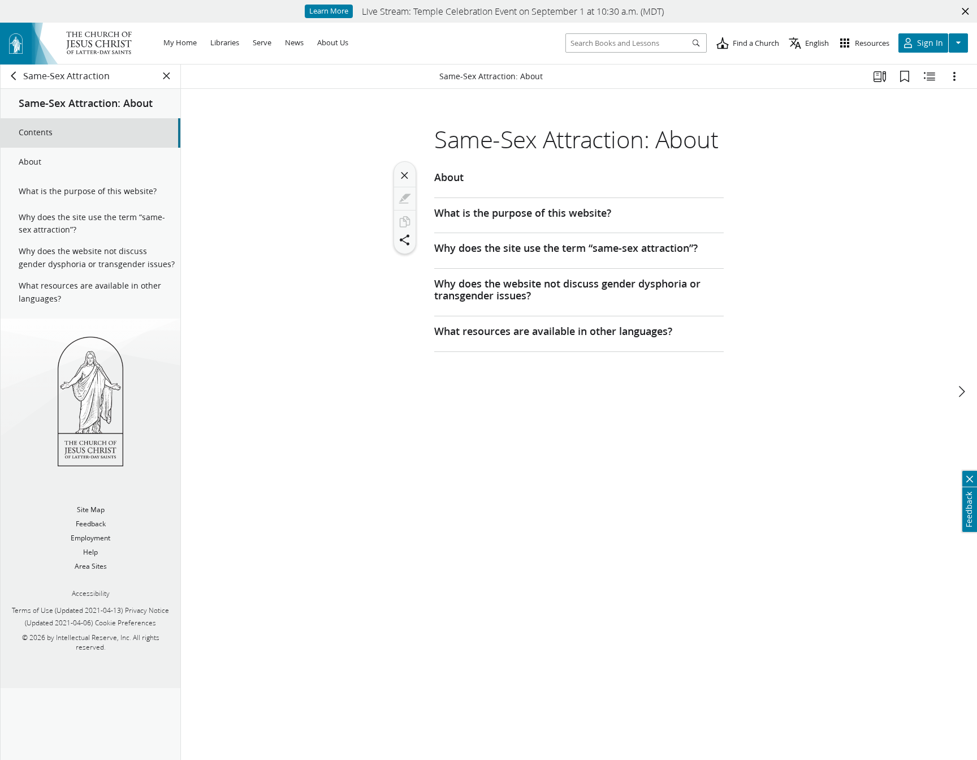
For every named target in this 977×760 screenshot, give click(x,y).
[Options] (954, 76)
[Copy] (405, 222)
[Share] (405, 240)
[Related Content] (929, 76)
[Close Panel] (167, 76)
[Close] (405, 175)
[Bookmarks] (904, 76)
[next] (961, 391)
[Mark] (405, 199)
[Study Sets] (879, 76)
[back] (14, 76)
